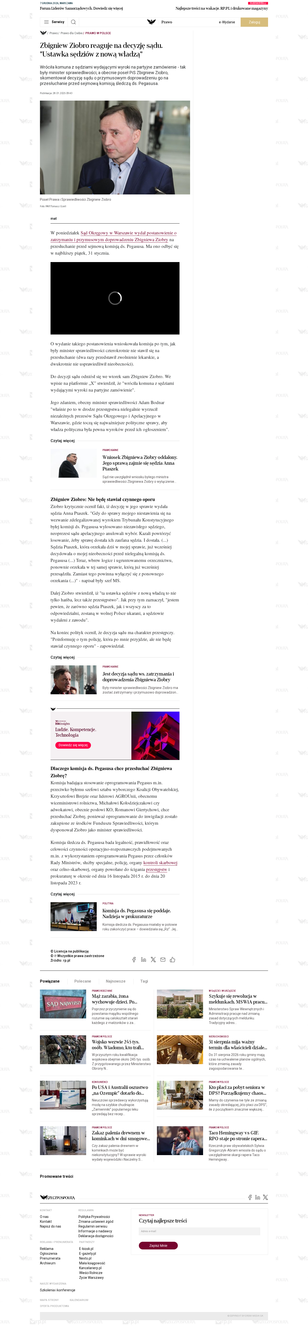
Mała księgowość (92, 1263)
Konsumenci (100, 1082)
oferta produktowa (54, 1306)
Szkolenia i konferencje (57, 1290)
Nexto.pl (85, 1258)
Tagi (144, 981)
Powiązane (50, 981)
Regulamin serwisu (92, 1226)
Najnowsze (116, 981)
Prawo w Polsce (98, 33)
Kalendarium (79, 1300)
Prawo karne (111, 450)
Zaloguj (254, 22)
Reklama (46, 1249)
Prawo (166, 22)
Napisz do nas (50, 1226)
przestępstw (156, 869)
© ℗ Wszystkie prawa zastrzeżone (77, 956)
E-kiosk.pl (86, 1249)
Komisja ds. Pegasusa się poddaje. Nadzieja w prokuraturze (137, 914)
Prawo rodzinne (102, 991)
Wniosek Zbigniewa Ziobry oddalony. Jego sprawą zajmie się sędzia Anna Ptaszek (140, 463)
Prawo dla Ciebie (72, 33)
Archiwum (48, 1263)
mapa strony (49, 1300)
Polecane (82, 981)
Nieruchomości (219, 1036)
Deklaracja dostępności (95, 1236)
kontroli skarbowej (160, 862)
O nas (44, 1217)
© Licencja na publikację (70, 951)
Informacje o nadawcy (95, 1231)
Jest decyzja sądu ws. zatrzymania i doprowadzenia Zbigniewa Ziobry (138, 677)
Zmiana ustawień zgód (95, 1221)
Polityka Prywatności (94, 1217)
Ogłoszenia (48, 1253)
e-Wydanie (227, 22)
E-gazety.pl (87, 1253)
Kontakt (46, 1221)
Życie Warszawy (91, 1278)
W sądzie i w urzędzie (222, 991)
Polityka (108, 903)
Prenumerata (50, 1258)
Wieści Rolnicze (91, 1273)
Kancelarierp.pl (90, 1268)
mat (54, 218)
